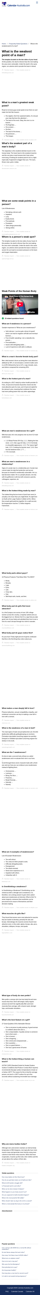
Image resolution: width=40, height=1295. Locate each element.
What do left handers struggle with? (12, 1183)
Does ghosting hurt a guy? (9, 1267)
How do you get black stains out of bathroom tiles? (17, 1180)
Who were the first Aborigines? (11, 1264)
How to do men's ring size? (10, 1261)
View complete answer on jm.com (25, 1080)
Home (4, 44)
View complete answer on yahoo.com (26, 600)
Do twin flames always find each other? (13, 1252)
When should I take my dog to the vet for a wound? (17, 1201)
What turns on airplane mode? (11, 1258)
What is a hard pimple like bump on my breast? (16, 1204)
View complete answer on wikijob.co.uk (26, 907)
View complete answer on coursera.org (26, 350)
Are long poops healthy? (9, 1270)
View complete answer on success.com (27, 788)
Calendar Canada (17, 1291)
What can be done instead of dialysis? (13, 1189)
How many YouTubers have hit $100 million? (15, 1255)
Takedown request (9, 70)
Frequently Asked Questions (18, 44)
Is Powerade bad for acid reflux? (11, 1186)
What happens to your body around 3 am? (14, 1192)
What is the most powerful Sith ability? (13, 1198)
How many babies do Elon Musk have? (13, 1177)
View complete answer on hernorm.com (27, 455)
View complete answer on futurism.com (27, 509)
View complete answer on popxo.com (26, 139)
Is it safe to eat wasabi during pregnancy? (14, 1276)
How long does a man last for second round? (15, 1273)
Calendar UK (30, 1291)
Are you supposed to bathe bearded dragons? (15, 1195)
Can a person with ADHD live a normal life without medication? (16, 1248)
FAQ (6, 1291)
